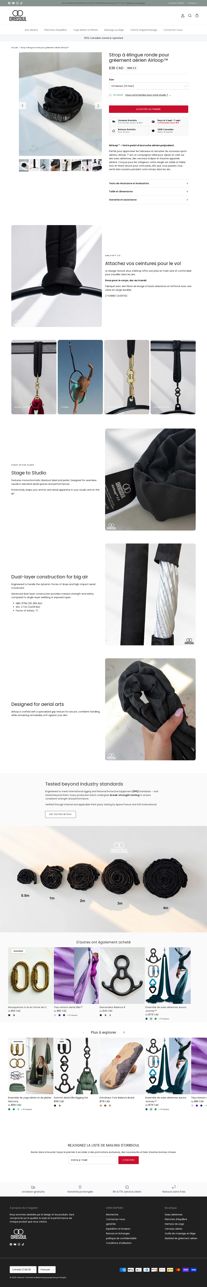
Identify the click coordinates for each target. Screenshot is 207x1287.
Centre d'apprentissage (143, 29)
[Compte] (182, 16)
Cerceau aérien (173, 1228)
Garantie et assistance (123, 199)
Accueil (14, 47)
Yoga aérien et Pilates (85, 29)
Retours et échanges (118, 1233)
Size (111, 79)
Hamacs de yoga (174, 1224)
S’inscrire (129, 1160)
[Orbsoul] (17, 16)
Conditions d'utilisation (119, 1243)
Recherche (112, 1214)
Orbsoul (20, 1277)
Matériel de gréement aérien (181, 1238)
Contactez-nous (172, 29)
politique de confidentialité (121, 1238)
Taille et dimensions (121, 191)
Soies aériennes (173, 1214)
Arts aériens (31, 29)
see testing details (60, 814)
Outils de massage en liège (180, 1233)
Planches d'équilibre (55, 29)
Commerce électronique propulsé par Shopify (45, 1277)
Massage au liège (114, 29)
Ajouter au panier (148, 109)
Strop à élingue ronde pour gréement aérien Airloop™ (45, 47)
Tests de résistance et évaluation (129, 183)
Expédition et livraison (118, 1228)
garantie (111, 1224)
